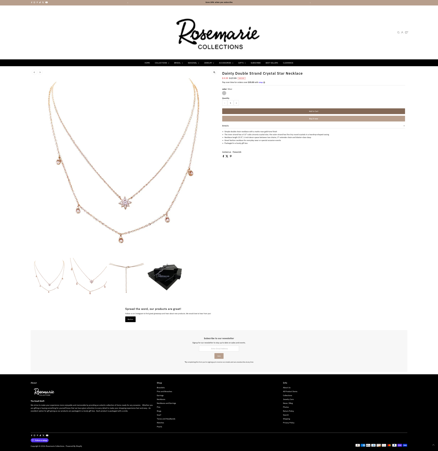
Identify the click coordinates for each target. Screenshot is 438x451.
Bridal (177, 63)
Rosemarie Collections (55, 446)
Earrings (160, 395)
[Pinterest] (37, 2)
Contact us (226, 152)
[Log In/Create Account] (402, 32)
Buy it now (313, 118)
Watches (160, 422)
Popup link (237, 152)
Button (130, 319)
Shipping (286, 419)
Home (147, 63)
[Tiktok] (40, 2)
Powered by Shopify (74, 446)
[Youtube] (46, 2)
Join (219, 356)
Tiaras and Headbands (166, 419)
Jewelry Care (288, 399)
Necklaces (161, 399)
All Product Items (290, 391)
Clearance (288, 63)
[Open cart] (406, 32)
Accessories (225, 63)
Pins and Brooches (164, 391)
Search (286, 415)
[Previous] (127, 2)
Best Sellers (272, 63)
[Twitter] (43, 2)
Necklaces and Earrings (166, 403)
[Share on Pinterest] (231, 157)
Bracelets (161, 387)
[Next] (310, 2)
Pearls (159, 426)
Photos (286, 407)
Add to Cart (313, 111)
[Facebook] (32, 2)
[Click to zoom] (214, 72)
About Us (287, 387)
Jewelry (208, 63)
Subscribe (256, 63)
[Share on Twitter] (227, 157)
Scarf (159, 415)
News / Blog (288, 403)
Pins (158, 407)
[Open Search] (398, 32)
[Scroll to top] (433, 444)
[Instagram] (34, 2)
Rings (159, 411)
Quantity (225, 98)
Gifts (241, 63)
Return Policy (288, 411)
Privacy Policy (288, 422)
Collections (161, 63)
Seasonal (193, 63)
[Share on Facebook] (223, 157)
